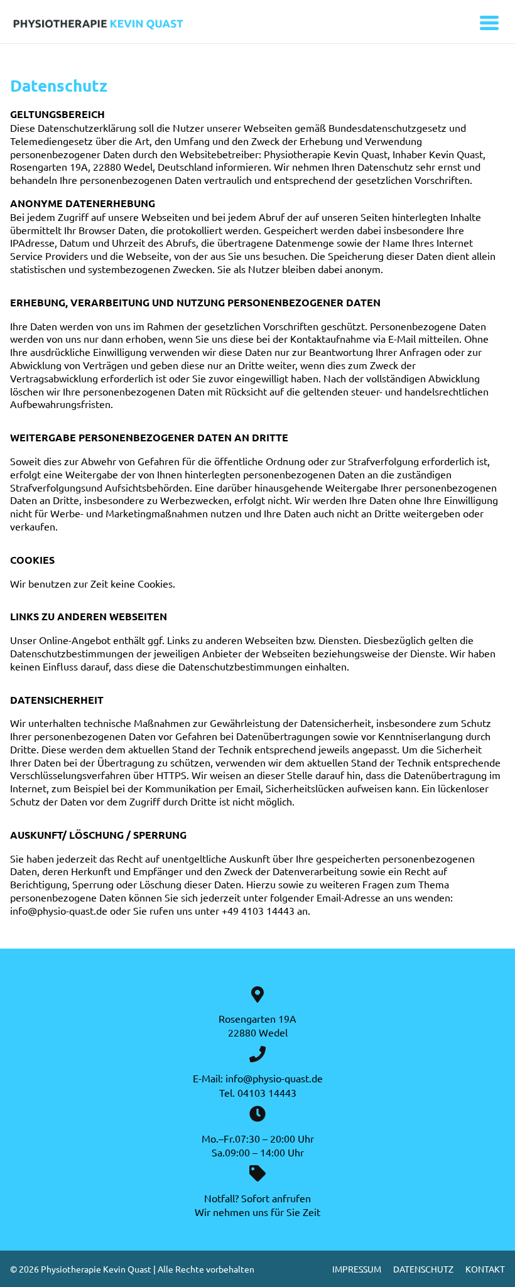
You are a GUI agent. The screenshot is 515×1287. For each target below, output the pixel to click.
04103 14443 (266, 1092)
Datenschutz (423, 1268)
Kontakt (485, 1268)
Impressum (356, 1268)
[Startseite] (120, 24)
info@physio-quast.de (274, 1078)
